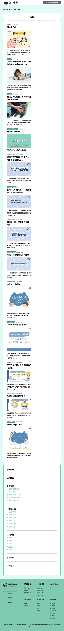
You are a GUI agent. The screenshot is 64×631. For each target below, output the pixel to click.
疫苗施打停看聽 (13, 284)
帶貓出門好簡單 (13, 500)
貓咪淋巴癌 (11, 27)
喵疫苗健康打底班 (13, 489)
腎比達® (26, 603)
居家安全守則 (27, 593)
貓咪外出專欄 (12, 523)
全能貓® (39, 606)
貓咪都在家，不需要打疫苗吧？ (18, 223)
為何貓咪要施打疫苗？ (16, 396)
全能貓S (10, 538)
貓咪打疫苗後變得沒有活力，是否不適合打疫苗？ (19, 158)
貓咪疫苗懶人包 (13, 515)
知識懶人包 (11, 508)
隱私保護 (10, 598)
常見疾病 (39, 588)
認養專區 (10, 565)
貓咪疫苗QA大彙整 (14, 424)
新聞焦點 (10, 557)
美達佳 (10, 549)
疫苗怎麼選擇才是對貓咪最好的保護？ (19, 366)
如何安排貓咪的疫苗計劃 (17, 324)
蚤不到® (39, 608)
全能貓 (10, 541)
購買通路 (39, 610)
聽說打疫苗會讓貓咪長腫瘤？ (19, 254)
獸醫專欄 (10, 485)
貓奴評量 (10, 477)
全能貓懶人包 (12, 512)
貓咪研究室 (54, 599)
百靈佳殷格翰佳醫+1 (14, 495)
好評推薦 (10, 534)
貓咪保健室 (27, 590)
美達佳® (26, 606)
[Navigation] (52, 2)
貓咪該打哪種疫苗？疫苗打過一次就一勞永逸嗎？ (19, 191)
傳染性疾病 (40, 590)
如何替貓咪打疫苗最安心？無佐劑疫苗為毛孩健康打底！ (19, 63)
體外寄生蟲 (40, 595)
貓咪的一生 (27, 588)
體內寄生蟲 (40, 593)
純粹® (51, 588)
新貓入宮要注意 (13, 131)
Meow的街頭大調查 (14, 498)
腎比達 (10, 546)
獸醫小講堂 (11, 492)
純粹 (9, 543)
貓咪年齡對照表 (13, 518)
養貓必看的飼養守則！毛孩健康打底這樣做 (19, 98)
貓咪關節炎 (11, 526)
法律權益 (10, 593)
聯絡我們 (10, 602)
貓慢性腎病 (11, 521)
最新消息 (10, 469)
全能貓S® (39, 603)
